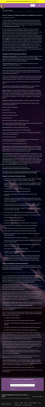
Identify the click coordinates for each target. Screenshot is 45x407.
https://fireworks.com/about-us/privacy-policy (12, 268)
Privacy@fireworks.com (33, 363)
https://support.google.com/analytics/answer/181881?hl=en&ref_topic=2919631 (19, 172)
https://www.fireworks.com (7, 159)
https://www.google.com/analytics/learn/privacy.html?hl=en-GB (16, 168)
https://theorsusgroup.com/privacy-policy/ (25, 282)
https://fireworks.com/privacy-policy (11, 26)
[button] (32, 5)
